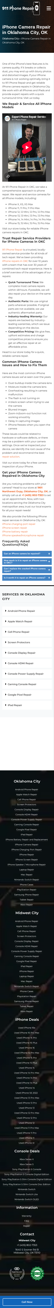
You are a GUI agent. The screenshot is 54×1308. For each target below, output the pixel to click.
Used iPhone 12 (26, 1123)
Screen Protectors (18, 642)
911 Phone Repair (12, 249)
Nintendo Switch (26, 1189)
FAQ (26, 1221)
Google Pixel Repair (19, 694)
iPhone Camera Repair (26, 844)
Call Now (27, 1302)
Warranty (27, 1216)
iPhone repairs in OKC (15, 261)
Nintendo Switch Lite (27, 1194)
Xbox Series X (27, 1159)
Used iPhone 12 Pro (27, 1118)
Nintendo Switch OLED (27, 1199)
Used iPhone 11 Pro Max (26, 1128)
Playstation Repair (26, 996)
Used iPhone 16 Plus (26, 1042)
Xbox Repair (26, 904)
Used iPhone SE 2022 (27, 1092)
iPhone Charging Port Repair (26, 849)
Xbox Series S (27, 1164)
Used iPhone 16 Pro (26, 1037)
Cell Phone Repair (18, 631)
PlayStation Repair (26, 889)
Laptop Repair (26, 869)
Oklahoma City (10, 38)
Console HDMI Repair (20, 663)
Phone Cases (26, 884)
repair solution (11, 456)
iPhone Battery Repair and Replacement (27, 839)
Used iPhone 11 (26, 1138)
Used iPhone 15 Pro (27, 1057)
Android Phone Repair (21, 611)
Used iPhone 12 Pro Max (26, 1112)
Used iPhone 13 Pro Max (26, 1097)
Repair (26, 1226)
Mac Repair (27, 874)
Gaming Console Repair (21, 684)
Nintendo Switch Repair (26, 879)
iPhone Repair (26, 854)
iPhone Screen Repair (26, 859)
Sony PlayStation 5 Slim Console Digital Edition (27, 1179)
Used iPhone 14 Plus (26, 1082)
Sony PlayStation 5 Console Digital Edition (26, 1174)
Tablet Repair (27, 899)
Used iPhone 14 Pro (26, 1077)
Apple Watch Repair (19, 621)
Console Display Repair (21, 652)
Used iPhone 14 (27, 1087)
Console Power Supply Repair (25, 673)
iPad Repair (14, 705)
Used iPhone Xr (27, 1143)
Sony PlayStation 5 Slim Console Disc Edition (26, 1184)
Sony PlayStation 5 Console (26, 1169)
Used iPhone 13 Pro (27, 1102)
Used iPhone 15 (26, 1067)
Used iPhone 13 (26, 1107)
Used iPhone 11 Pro (26, 1133)
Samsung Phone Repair (26, 894)
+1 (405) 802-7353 (27, 1245)
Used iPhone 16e (26, 1027)
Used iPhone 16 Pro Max (26, 1032)
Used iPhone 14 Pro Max (26, 1072)
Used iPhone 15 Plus (26, 1062)
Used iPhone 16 (27, 1047)
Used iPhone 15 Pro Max (26, 1052)
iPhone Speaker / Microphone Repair (27, 864)
